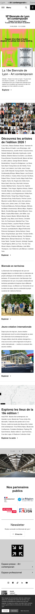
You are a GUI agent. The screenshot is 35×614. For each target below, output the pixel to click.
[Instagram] (8, 582)
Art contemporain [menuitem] (17, 2)
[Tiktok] (17, 582)
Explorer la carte (8, 438)
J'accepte (5, 611)
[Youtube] (26, 582)
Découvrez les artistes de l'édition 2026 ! (16, 140)
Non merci (14, 611)
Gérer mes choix (25, 611)
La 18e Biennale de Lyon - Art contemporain (17, 72)
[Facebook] (12, 582)
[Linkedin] (22, 582)
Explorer (5, 90)
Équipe (12, 591)
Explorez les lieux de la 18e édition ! (17, 411)
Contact (12, 593)
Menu (8, 7)
